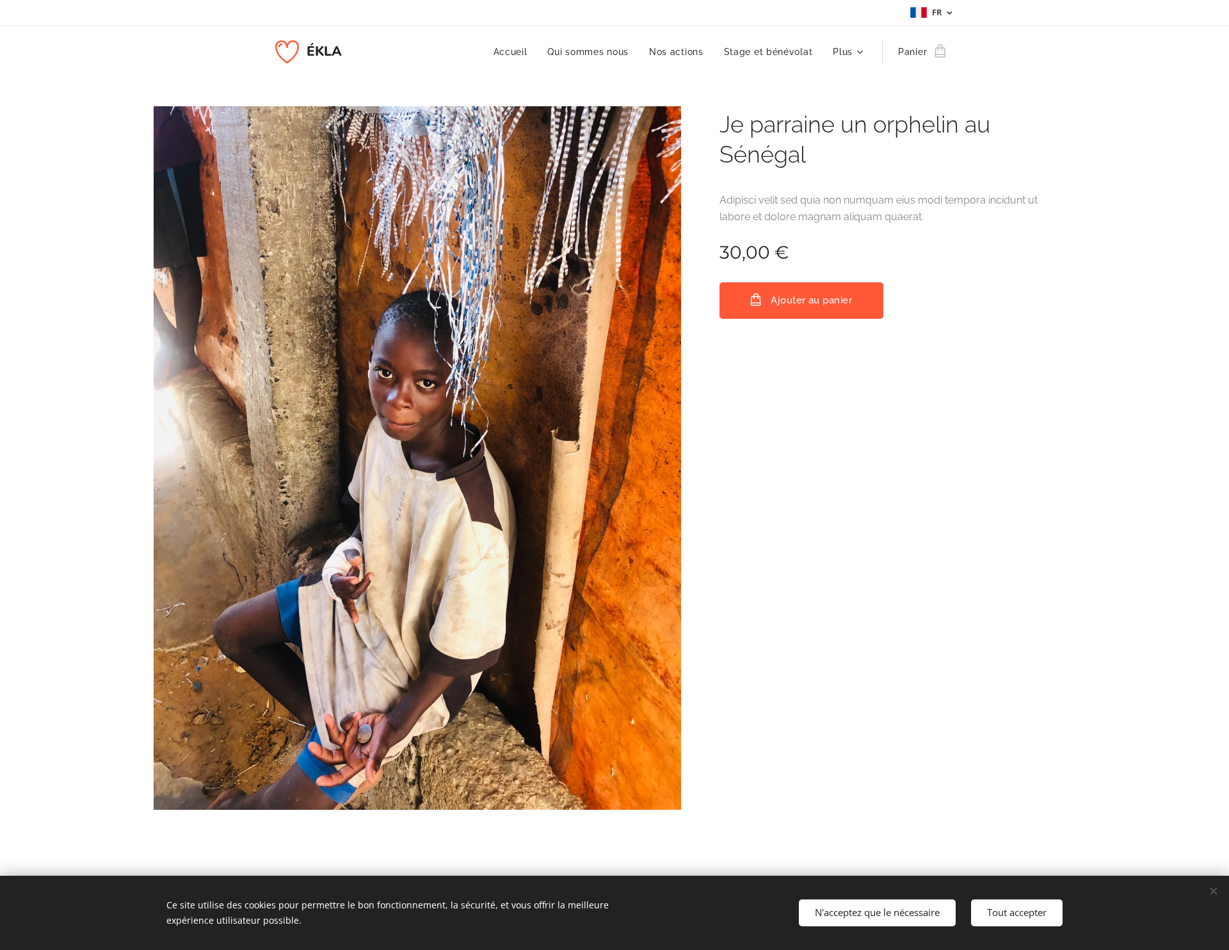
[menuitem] (514, 52)
